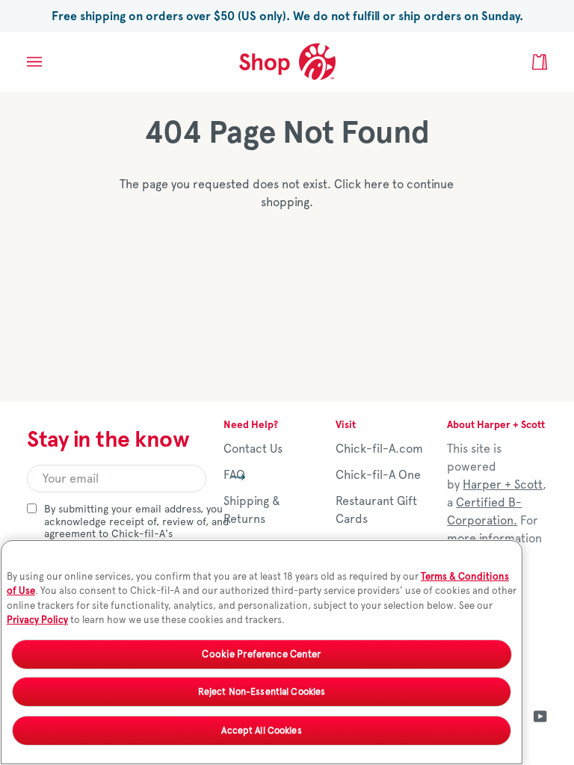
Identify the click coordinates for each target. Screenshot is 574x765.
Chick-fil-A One (378, 475)
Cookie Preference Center (261, 654)
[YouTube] (540, 716)
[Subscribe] (226, 477)
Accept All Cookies (261, 730)
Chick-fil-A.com (379, 449)
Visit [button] (346, 424)
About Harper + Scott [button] (496, 424)
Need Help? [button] (250, 424)
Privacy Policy (37, 620)
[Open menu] (49, 61)
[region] (261, 652)
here (376, 184)
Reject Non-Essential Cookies (262, 691)
